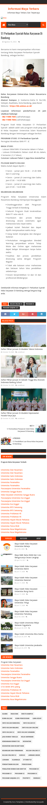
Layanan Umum (34, 755)
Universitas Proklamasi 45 (11, 514)
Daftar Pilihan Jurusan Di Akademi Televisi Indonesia (22, 349)
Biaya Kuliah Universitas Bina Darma (29, 634)
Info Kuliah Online (30, 728)
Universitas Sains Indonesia (12, 476)
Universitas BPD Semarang (11, 507)
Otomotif (27, 760)
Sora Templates (18, 802)
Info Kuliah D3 (29, 723)
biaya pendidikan (22, 718)
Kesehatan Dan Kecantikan (13, 746)
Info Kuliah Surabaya (26, 732)
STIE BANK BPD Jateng (10, 687)
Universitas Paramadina (10, 482)
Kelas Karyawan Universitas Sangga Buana (18, 495)
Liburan (5, 760)
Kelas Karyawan (27, 737)
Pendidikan (26, 764)
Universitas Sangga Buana (11, 492)
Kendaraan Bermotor (11, 741)
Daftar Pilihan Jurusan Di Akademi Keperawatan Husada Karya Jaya (20, 414)
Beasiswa (14, 714)
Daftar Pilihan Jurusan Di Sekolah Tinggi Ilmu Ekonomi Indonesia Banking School (23, 381)
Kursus (22, 755)
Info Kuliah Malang (10, 728)
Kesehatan (27, 741)
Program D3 (34, 769)
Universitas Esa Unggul (10, 504)
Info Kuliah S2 (8, 732)
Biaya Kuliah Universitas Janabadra (28, 645)
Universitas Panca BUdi (10, 526)
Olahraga (16, 760)
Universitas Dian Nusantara (11, 470)
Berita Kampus (27, 714)
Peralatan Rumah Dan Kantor (14, 769)
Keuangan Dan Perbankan (12, 750)
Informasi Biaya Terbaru (23, 8)
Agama (4, 714)
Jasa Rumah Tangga (10, 737)
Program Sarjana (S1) (11, 307)
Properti (26, 778)
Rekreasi (36, 778)
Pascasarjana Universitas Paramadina (15, 488)
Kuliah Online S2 (9, 755)
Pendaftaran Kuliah (10, 764)
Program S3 (32, 773)
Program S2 (19, 773)
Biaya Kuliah (7, 718)
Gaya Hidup (37, 718)
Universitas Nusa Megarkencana (13, 529)
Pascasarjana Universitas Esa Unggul (15, 498)
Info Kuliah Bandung (11, 723)
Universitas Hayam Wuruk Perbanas (15, 520)
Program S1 (30, 304)
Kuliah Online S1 (16, 304)
